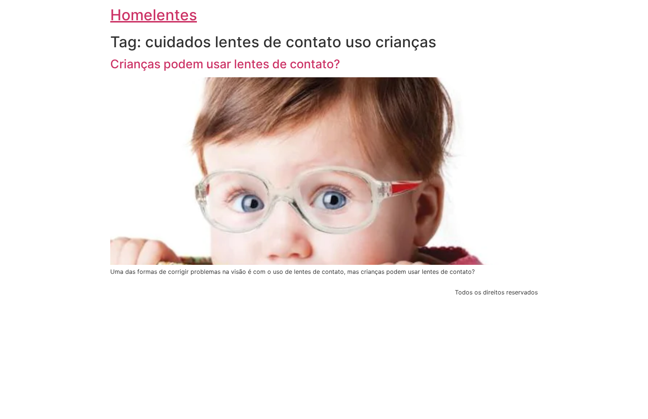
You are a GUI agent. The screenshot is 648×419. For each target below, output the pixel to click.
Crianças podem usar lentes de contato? (225, 64)
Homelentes (153, 15)
